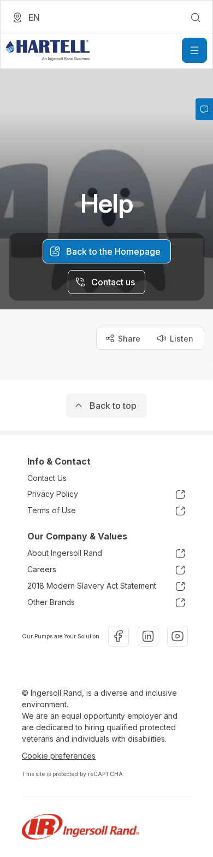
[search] (195, 17)
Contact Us (47, 478)
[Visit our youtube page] (177, 636)
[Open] (194, 50)
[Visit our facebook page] (118, 636)
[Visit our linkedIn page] (148, 636)
